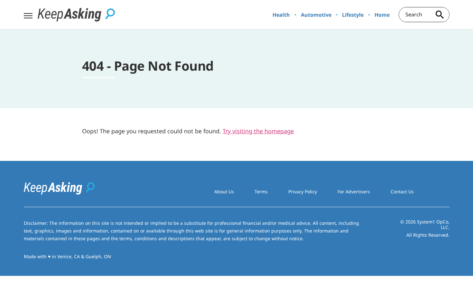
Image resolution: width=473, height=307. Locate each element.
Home (382, 14)
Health (281, 14)
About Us (224, 192)
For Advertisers (354, 192)
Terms (261, 192)
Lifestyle (353, 14)
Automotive (316, 14)
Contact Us (402, 192)
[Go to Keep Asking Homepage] (76, 15)
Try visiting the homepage (258, 131)
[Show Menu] (28, 14)
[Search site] (440, 14)
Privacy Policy (302, 192)
